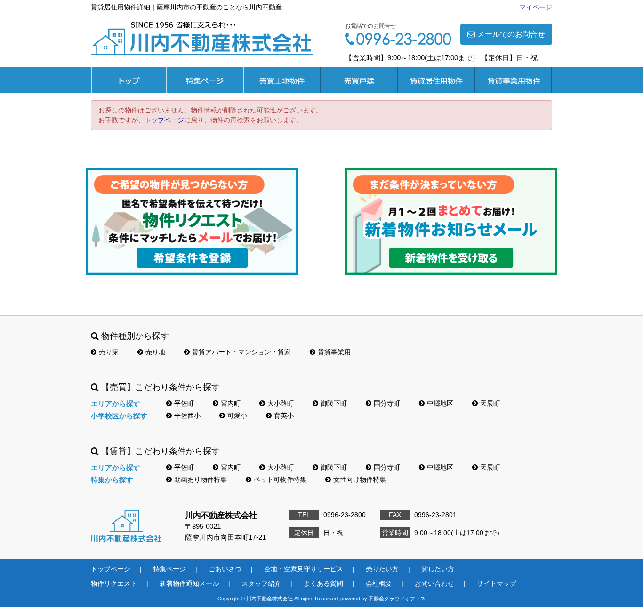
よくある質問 (323, 583)
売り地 (155, 352)
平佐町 (184, 403)
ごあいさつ (225, 569)
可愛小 (237, 415)
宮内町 (231, 403)
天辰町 (490, 403)
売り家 (109, 352)
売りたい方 (382, 569)
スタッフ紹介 (261, 583)
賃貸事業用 (513, 80)
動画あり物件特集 (200, 479)
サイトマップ (496, 583)
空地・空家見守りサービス (303, 569)
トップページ (128, 80)
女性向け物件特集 (359, 479)
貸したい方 (437, 569)
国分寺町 (387, 403)
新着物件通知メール (189, 583)
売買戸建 (359, 80)
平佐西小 (187, 415)
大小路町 (280, 403)
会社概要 (379, 583)
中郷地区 (440, 403)
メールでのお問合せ (511, 34)
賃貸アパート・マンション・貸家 (241, 352)
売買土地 (282, 80)
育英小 (284, 415)
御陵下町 (334, 403)
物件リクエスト (114, 583)
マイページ (535, 7)
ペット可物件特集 (280, 479)
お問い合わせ (434, 583)
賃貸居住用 (436, 80)
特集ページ (204, 80)
